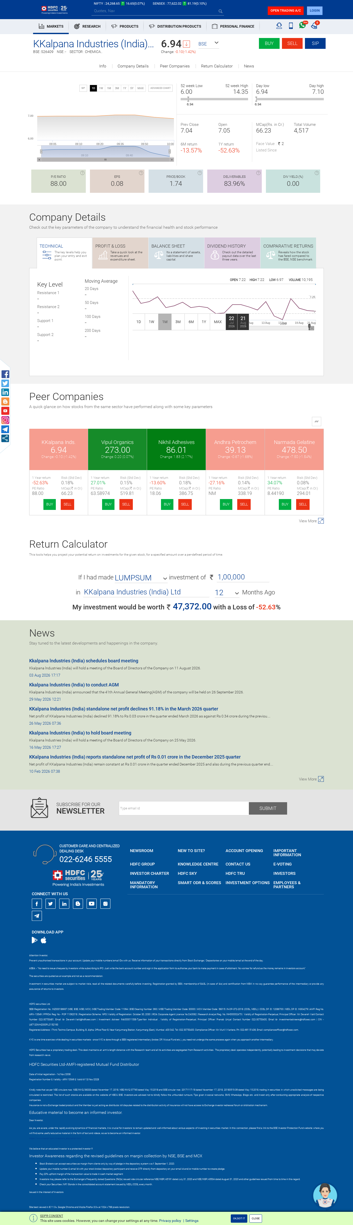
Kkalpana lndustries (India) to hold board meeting (80, 733)
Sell (292, 43)
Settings (191, 1221)
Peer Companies (175, 66)
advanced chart (160, 88)
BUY (49, 504)
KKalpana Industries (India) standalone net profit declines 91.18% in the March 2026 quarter (123, 708)
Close (256, 1218)
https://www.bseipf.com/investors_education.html (55, 1138)
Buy (269, 43)
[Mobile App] (291, 26)
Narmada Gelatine (294, 442)
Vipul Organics (117, 442)
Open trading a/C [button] (286, 10)
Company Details (133, 66)
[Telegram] (37, 915)
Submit (268, 808)
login (315, 10)
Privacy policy (170, 1221)
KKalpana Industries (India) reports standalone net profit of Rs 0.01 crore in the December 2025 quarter (135, 757)
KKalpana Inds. (59, 442)
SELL (67, 504)
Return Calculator (217, 66)
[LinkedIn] (64, 904)
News (249, 66)
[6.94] (188, 99)
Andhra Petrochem (235, 442)
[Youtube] (92, 904)
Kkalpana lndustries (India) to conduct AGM (74, 684)
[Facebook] (37, 904)
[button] (208, 44)
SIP (315, 43)
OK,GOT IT (239, 1218)
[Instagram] (105, 904)
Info (102, 66)
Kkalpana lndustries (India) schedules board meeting (83, 660)
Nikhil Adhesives (176, 442)
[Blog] (78, 904)
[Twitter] (50, 904)
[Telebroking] (279, 26)
